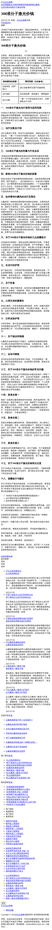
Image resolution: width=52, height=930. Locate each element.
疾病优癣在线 (7, 556)
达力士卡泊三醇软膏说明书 (17, 853)
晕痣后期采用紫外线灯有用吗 (18, 621)
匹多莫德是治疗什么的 (15, 866)
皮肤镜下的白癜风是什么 (17, 794)
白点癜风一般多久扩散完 (16, 692)
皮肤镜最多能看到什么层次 (18, 789)
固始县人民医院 (12, 826)
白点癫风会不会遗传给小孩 (18, 778)
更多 (11, 715)
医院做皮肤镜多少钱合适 (17, 799)
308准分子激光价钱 (17, 7)
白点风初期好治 (12, 573)
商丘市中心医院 (12, 841)
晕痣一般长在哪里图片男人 (17, 898)
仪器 (14, 5)
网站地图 (10, 910)
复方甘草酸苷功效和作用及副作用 (20, 858)
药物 (18, 5)
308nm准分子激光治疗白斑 (18, 797)
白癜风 (37, 5)
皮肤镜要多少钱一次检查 (17, 792)
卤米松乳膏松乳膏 (13, 848)
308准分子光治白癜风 (16, 804)
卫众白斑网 (21, 20)
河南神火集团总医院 (14, 844)
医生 (11, 5)
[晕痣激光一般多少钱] (15, 666)
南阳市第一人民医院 (14, 829)
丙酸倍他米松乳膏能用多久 (17, 856)
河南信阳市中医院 (13, 836)
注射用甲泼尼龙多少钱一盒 (17, 851)
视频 (7, 5)
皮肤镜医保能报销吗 (15, 787)
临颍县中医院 (11, 839)
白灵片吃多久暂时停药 (15, 869)
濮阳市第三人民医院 (14, 834)
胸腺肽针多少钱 (12, 861)
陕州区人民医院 (12, 824)
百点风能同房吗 (13, 775)
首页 (3, 5)
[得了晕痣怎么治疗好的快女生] (19, 595)
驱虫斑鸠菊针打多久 (14, 871)
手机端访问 (6, 23)
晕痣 (22, 5)
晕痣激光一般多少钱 (14, 669)
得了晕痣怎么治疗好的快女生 (18, 597)
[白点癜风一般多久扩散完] (17, 690)
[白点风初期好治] (13, 571)
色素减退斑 (29, 5)
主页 (3, 7)
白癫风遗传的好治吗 (14, 896)
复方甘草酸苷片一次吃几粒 (17, 863)
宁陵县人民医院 (12, 831)
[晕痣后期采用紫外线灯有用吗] (19, 618)
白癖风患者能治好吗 (14, 645)
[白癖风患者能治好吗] (15, 642)
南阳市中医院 (11, 821)
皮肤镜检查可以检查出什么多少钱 (21, 802)
